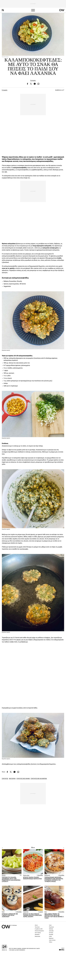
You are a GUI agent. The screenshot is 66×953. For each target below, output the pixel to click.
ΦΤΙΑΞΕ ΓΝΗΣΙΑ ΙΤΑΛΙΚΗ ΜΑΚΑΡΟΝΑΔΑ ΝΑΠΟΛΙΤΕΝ (32, 878)
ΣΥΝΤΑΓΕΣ (5, 778)
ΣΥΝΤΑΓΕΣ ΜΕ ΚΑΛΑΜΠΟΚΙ (39, 778)
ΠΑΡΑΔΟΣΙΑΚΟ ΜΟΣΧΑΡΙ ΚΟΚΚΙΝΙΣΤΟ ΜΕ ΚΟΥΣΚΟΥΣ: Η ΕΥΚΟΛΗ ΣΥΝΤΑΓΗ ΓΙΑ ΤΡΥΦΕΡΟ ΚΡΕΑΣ (54, 879)
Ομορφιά (51, 934)
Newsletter (37, 934)
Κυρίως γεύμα (26, 875)
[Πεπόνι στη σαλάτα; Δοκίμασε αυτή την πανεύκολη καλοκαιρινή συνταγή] (11, 861)
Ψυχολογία (51, 927)
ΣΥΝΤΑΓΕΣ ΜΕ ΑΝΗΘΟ (23, 778)
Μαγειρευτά (47, 875)
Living (50, 936)
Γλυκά (3, 911)
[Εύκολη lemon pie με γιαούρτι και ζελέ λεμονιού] (11, 898)
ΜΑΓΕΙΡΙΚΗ (12, 778)
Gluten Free (25, 911)
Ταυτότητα (37, 927)
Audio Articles (52, 940)
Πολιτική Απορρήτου (39, 930)
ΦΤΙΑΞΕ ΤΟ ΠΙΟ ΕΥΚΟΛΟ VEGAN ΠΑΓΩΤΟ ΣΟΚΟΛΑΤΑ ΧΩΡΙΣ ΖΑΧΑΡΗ (32, 915)
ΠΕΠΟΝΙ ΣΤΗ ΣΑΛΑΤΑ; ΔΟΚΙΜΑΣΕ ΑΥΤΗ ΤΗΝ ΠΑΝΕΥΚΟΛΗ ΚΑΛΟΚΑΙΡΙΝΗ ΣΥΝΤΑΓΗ (11, 879)
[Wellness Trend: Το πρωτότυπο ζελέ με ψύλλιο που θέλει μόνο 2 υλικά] (54, 898)
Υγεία (50, 925)
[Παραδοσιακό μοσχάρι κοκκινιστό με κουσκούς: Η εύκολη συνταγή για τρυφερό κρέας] (54, 861)
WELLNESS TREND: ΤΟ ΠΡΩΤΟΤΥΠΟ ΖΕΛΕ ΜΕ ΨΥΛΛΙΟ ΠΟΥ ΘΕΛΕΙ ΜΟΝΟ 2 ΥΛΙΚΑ (54, 916)
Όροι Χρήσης (38, 932)
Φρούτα (3, 875)
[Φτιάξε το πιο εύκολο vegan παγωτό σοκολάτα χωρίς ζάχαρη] (33, 898)
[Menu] (33, 10)
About (36, 925)
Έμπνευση (51, 938)
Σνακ (46, 911)
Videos (50, 942)
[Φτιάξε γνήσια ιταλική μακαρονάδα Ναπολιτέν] (33, 861)
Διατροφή (51, 930)
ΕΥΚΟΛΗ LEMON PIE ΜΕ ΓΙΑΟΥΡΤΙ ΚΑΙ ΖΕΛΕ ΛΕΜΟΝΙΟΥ (10, 915)
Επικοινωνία (37, 936)
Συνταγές (33, 80)
